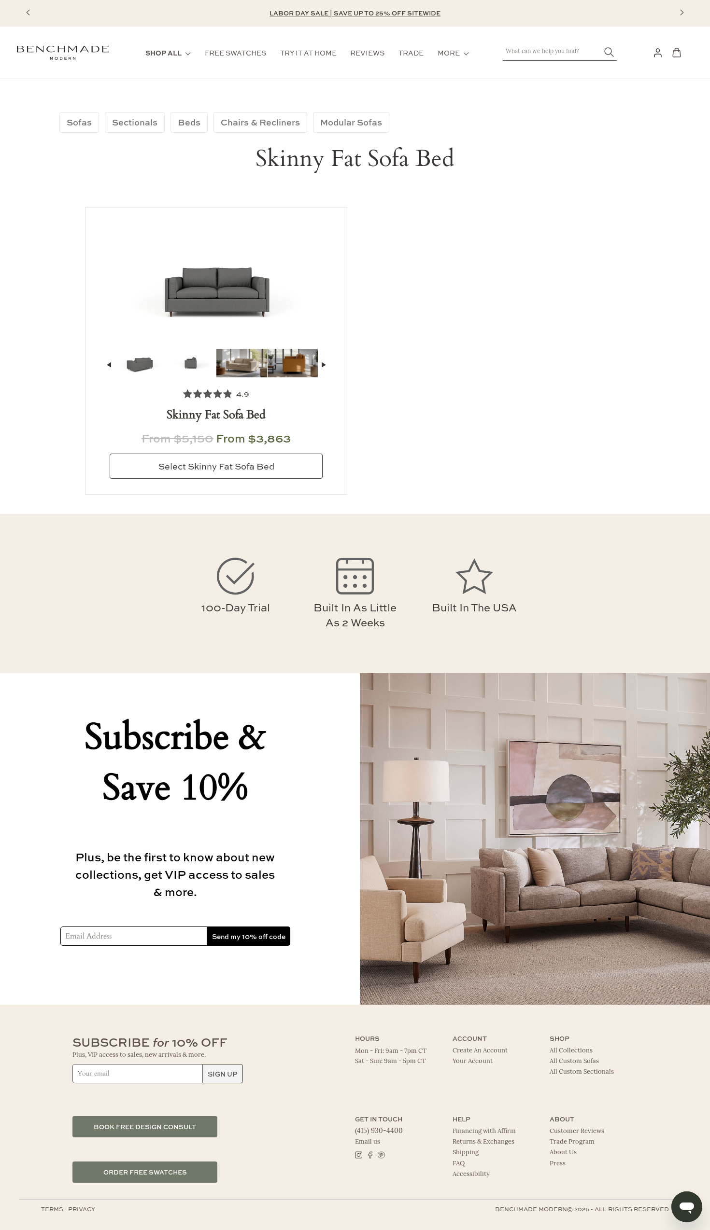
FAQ (459, 1164)
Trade (411, 52)
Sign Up (223, 1073)
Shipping (466, 1152)
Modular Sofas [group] (351, 122)
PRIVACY (81, 1209)
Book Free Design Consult (145, 1126)
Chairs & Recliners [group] (260, 122)
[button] (28, 12)
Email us (367, 1142)
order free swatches (145, 1172)
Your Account (473, 1061)
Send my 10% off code (248, 936)
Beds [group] (189, 122)
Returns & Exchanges (483, 1142)
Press (558, 1164)
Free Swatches (235, 52)
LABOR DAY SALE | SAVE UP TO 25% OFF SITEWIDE (355, 13)
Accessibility (471, 1174)
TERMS (52, 1209)
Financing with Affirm (484, 1131)
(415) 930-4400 (379, 1131)
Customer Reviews (577, 1131)
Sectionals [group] (134, 122)
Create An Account (480, 1051)
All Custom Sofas (574, 1061)
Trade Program (572, 1142)
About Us (563, 1152)
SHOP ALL (163, 52)
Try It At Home (308, 52)
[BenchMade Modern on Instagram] (358, 1154)
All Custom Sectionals (582, 1072)
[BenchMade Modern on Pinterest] (380, 1154)
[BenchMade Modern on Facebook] (369, 1154)
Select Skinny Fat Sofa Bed (216, 466)
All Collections (571, 1051)
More (449, 52)
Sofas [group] (79, 122)
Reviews (367, 52)
